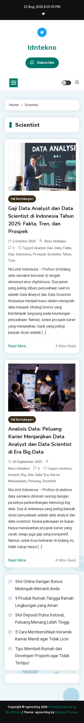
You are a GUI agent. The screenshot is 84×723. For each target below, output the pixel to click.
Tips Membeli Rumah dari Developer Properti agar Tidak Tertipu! (42, 655)
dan (50, 248)
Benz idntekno (55, 241)
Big (23, 475)
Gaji (11, 254)
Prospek (39, 254)
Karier (55, 475)
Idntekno (42, 47)
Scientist (54, 254)
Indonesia (23, 254)
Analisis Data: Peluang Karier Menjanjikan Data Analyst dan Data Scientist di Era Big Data (40, 440)
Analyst (40, 248)
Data (58, 248)
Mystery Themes (66, 712)
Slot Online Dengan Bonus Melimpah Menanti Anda (39, 585)
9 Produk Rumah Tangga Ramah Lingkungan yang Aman (44, 602)
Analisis (65, 468)
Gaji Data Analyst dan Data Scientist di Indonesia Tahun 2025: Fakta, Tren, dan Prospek (41, 220)
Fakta (67, 248)
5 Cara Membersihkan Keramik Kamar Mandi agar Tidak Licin (43, 635)
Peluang (34, 481)
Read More (17, 346)
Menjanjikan (17, 481)
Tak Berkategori (22, 199)
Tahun (66, 254)
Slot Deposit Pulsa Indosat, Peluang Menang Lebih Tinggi (42, 619)
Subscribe (45, 62)
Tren (11, 260)
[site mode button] (66, 82)
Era (46, 475)
